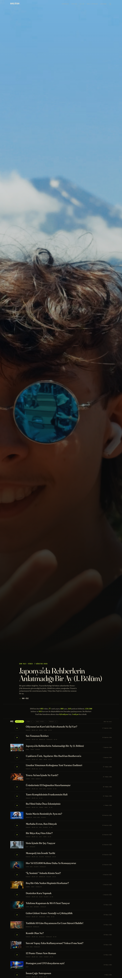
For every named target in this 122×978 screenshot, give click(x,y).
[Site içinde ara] (110, 4)
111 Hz (81, 4)
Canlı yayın (40, 721)
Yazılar (74, 4)
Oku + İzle (23, 698)
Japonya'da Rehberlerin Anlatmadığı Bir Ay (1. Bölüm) (60, 674)
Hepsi (19, 721)
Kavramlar (65, 4)
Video (29, 721)
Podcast (52, 721)
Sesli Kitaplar (92, 4)
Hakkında (103, 4)
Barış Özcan (14, 3)
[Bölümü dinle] (16, 728)
